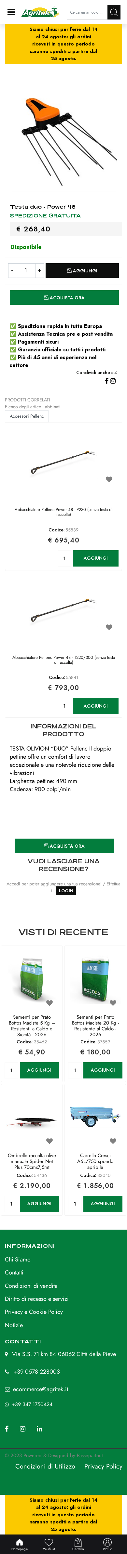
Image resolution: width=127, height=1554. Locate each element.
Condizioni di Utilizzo (45, 1466)
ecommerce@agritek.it (40, 1389)
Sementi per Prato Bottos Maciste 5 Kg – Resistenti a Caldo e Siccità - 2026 (32, 1026)
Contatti (14, 1272)
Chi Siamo (18, 1259)
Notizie (14, 1325)
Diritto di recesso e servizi (37, 1299)
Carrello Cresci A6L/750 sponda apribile (95, 1162)
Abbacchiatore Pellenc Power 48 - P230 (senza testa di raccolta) (63, 512)
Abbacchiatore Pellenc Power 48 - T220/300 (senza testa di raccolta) (63, 660)
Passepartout (90, 1455)
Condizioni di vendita (31, 1286)
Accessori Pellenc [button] (27, 416)
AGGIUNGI (96, 558)
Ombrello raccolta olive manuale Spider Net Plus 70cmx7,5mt (32, 1162)
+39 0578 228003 (36, 1371)
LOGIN (66, 891)
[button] (113, 12)
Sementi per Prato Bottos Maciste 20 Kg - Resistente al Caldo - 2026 (95, 1026)
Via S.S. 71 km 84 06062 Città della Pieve (64, 1354)
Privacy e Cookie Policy (34, 1312)
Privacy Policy (103, 1466)
